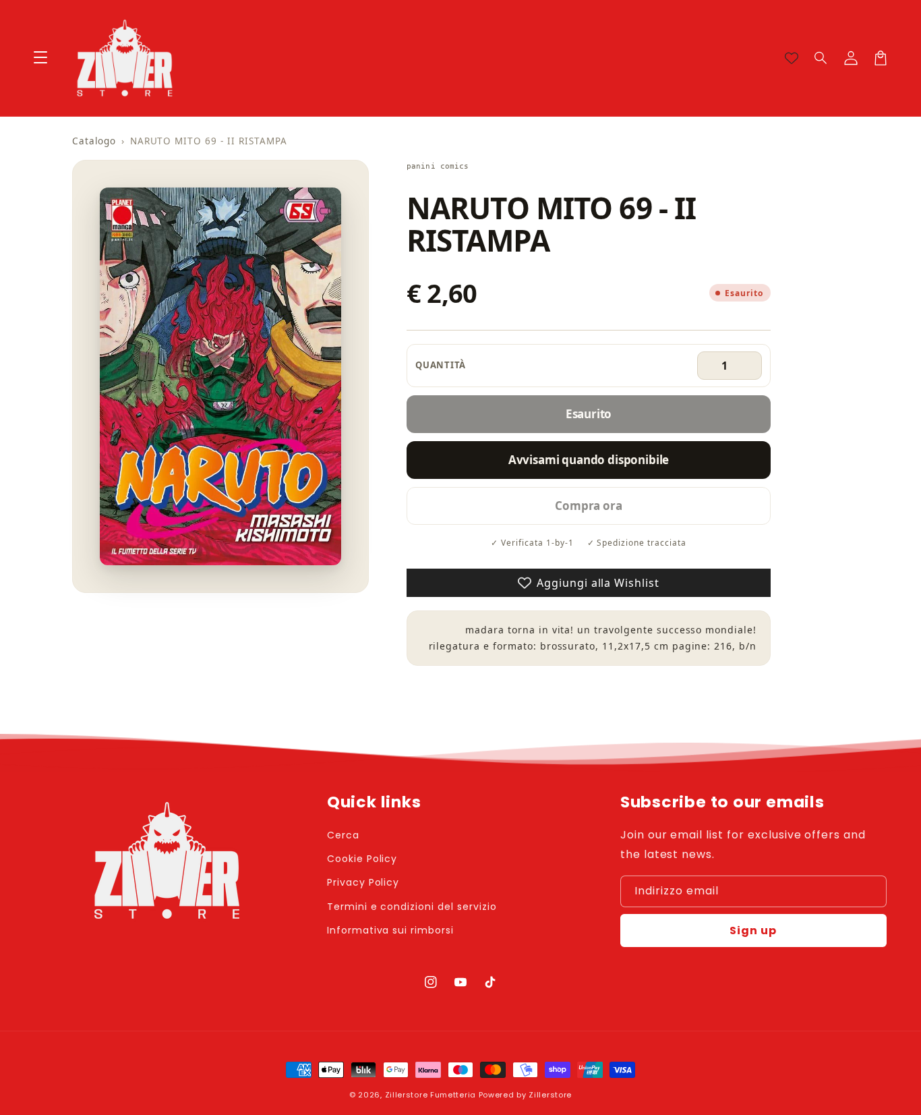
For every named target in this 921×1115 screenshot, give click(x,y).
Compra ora (588, 505)
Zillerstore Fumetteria (430, 1094)
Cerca (343, 835)
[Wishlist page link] (791, 58)
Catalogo (94, 141)
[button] (821, 58)
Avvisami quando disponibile (588, 459)
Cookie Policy (362, 858)
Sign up (753, 930)
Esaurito (589, 414)
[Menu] (40, 58)
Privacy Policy (363, 882)
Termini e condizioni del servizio (412, 906)
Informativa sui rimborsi (390, 930)
